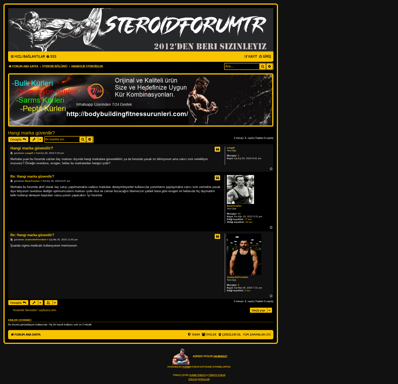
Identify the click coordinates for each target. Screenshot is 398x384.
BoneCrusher (234, 206)
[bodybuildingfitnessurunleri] (140, 99)
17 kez (248, 219)
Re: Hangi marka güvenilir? (32, 176)
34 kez (248, 222)
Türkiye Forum (216, 375)
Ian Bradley (220, 356)
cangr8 (231, 147)
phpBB (186, 367)
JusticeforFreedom (237, 277)
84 (239, 213)
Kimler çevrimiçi (19, 320)
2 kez (247, 290)
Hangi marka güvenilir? (31, 132)
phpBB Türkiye (197, 375)
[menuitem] (51, 57)
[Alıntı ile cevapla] (217, 149)
